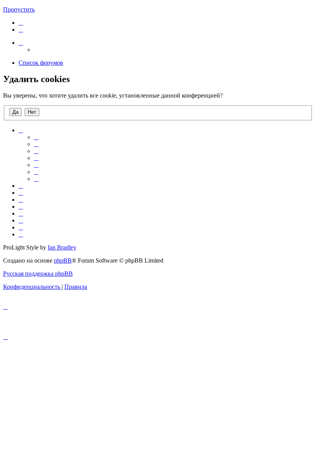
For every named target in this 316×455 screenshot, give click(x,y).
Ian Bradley (62, 247)
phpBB (63, 260)
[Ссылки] (20, 42)
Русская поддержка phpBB (38, 273)
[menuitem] (20, 22)
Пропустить (19, 9)
